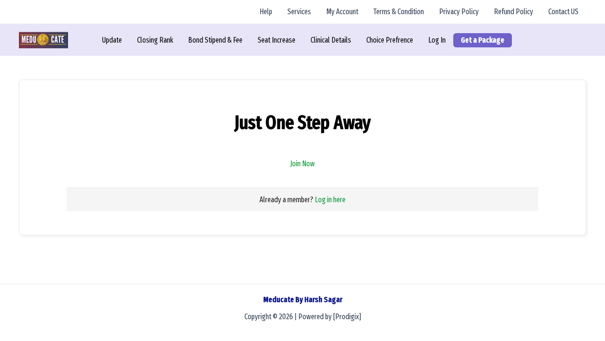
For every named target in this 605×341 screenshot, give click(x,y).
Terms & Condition (398, 11)
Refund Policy (513, 11)
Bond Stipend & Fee (215, 40)
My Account (342, 11)
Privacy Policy (459, 11)
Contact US (563, 11)
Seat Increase (276, 40)
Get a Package (482, 40)
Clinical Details (331, 40)
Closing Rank (155, 40)
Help (265, 11)
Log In (437, 40)
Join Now (302, 163)
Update (112, 40)
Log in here (330, 199)
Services (299, 11)
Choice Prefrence (389, 40)
